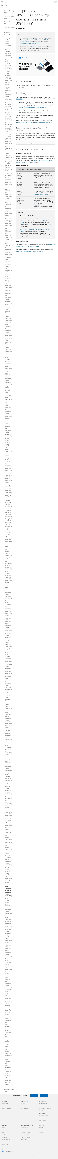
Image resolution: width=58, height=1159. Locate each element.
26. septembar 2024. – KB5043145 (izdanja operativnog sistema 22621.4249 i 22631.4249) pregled (8, 410)
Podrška (3, 5)
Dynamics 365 (4, 1134)
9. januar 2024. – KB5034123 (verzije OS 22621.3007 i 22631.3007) (8, 657)
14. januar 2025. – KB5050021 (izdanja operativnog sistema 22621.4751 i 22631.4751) (8, 314)
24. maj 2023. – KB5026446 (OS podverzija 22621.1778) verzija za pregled (8, 847)
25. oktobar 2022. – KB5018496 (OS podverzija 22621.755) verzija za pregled (8, 1035)
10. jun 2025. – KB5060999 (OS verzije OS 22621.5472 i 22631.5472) (8, 139)
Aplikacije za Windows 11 (6, 1108)
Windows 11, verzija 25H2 (9, 17)
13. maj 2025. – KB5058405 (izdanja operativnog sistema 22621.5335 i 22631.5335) (8, 179)
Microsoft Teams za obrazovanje (45, 1108)
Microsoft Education (43, 1103)
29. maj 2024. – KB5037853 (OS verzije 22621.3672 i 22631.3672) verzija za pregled (8, 524)
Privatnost (23, 1156)
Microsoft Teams (5, 1144)
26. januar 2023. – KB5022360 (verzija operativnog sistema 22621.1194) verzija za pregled (8, 966)
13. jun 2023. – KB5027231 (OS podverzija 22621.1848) (8, 835)
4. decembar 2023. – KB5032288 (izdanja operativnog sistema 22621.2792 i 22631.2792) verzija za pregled (8, 685)
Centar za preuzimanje (25, 1105)
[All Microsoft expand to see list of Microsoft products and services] (2, 2)
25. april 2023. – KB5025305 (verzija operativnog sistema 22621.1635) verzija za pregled (8, 875)
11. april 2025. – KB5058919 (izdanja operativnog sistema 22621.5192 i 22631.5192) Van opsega (8, 208)
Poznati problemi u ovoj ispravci (26, 143)
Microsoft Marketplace (25, 1134)
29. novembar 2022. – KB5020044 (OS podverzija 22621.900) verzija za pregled (8, 1008)
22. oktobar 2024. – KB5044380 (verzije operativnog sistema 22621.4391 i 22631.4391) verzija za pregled (8, 379)
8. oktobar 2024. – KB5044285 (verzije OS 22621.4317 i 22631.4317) (8, 395)
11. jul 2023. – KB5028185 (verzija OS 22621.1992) (8, 812)
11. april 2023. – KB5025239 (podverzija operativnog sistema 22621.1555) (8, 890)
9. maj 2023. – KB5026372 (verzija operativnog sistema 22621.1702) (8, 860)
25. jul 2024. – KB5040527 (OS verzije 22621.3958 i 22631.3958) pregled (8, 477)
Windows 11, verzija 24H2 (9, 22)
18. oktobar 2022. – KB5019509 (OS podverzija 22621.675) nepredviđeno (8, 1049)
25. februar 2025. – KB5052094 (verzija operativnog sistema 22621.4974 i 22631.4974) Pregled (8, 265)
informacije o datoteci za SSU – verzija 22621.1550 (29, 251)
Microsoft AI (4, 1127)
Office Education (42, 1113)
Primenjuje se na (21, 28)
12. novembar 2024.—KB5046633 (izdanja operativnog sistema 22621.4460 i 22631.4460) (8, 362)
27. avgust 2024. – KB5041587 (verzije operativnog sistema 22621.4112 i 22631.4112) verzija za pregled (8, 447)
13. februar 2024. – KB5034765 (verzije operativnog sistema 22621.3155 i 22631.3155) (8, 624)
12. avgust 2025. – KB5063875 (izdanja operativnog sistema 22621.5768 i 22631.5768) (8, 93)
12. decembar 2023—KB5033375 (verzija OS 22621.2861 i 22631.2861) (8, 669)
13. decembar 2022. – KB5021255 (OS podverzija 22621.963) (8, 994)
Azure (3, 1132)
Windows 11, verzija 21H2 (9, 1090)
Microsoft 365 (4, 1105)
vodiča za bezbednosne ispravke (24, 122)
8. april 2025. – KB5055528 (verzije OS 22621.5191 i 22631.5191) (8, 221)
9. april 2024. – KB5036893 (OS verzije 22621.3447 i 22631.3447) (8, 565)
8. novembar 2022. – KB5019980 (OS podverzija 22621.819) (8, 1021)
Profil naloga (23, 1103)
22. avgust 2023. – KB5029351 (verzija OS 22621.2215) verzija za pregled (8, 778)
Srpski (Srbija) (6, 1148)
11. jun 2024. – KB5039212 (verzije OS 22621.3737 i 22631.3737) (8, 512)
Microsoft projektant (24, 1127)
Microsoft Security (5, 1129)
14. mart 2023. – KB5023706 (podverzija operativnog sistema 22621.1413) (8, 921)
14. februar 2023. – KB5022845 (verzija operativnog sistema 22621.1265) (8, 950)
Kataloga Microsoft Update (41, 194)
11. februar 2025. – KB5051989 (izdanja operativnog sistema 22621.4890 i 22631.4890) (8, 281)
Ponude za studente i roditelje (44, 1118)
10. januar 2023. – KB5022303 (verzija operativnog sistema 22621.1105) (8, 981)
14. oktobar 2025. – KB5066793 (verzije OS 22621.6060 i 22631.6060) (8, 52)
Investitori (41, 1132)
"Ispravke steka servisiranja (40, 160)
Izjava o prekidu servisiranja (8, 43)
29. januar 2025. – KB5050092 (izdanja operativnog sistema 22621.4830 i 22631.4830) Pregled (8, 297)
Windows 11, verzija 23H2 (9, 28)
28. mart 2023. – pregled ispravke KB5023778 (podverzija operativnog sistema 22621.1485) (8, 906)
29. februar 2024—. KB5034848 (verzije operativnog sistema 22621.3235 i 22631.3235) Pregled (8, 608)
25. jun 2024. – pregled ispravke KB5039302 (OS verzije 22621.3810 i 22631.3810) (8, 500)
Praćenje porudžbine (24, 1108)
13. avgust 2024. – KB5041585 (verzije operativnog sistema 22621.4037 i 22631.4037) (8, 464)
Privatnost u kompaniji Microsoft (45, 1129)
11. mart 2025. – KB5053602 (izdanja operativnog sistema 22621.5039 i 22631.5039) (8, 248)
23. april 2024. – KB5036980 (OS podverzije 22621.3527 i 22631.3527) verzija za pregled (8, 551)
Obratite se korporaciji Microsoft (13, 1156)
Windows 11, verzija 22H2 (7, 33)
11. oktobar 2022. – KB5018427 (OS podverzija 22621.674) (8, 1062)
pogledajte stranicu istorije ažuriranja (29, 43)
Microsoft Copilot (5, 1103)
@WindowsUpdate (35, 46)
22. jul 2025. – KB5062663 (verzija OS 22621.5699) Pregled (8, 106)
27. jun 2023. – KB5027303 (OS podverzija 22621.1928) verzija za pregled (8, 824)
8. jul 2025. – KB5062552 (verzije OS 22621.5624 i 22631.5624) (8, 116)
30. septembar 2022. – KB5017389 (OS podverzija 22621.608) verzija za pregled (8, 1077)
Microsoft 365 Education (43, 1110)
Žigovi (36, 1156)
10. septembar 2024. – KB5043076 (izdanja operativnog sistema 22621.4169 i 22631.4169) (8, 428)
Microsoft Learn (23, 1129)
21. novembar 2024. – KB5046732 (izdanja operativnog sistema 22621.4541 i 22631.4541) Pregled (8, 346)
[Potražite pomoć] (5, 2)
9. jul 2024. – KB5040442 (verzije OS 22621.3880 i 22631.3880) (8, 488)
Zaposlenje (41, 1127)
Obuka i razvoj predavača (43, 1115)
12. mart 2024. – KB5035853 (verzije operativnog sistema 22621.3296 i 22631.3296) (8, 591)
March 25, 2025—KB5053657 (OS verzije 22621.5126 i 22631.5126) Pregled (8, 233)
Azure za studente (42, 1120)
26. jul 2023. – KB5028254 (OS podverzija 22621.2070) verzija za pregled (8, 802)
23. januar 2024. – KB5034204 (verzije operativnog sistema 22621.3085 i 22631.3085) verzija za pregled (8, 642)
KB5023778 (19, 99)
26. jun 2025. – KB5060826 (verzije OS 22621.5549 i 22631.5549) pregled (8, 127)
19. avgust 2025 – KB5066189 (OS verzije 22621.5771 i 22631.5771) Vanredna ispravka (8, 78)
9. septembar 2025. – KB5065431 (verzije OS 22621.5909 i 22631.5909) (8, 64)
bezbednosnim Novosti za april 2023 (44, 122)
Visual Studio (23, 1142)
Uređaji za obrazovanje (43, 1105)
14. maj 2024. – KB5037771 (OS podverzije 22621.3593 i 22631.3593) (8, 537)
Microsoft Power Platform (25, 1137)
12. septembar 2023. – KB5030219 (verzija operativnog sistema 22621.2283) (8, 764)
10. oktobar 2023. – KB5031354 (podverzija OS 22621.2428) (8, 734)
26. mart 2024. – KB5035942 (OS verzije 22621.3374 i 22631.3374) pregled (8, 577)
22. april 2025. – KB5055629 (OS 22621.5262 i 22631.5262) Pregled (8, 192)
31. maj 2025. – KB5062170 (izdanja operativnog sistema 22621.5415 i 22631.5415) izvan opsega (8, 152)
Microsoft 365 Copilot (6, 1142)
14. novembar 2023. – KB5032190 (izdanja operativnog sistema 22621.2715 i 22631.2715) (8, 702)
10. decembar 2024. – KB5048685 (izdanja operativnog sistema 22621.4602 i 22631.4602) (8, 329)
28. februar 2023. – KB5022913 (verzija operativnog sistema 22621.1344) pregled (8, 936)
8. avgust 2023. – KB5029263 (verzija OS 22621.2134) (8, 790)
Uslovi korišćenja (30, 1156)
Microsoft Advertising (6, 1139)
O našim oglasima (42, 1156)
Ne (43, 1095)
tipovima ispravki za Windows (32, 40)
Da (34, 1095)
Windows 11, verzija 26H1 (9, 11)
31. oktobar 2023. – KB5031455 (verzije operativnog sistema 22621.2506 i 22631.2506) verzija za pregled (8, 719)
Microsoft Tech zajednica (25, 1132)
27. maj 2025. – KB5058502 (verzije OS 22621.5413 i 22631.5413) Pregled (8, 166)
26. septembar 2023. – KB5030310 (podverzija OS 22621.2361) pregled (8, 748)
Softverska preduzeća (24, 1139)
